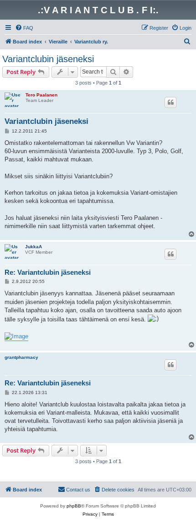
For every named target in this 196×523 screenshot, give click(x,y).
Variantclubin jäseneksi (48, 59)
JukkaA (33, 246)
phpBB (74, 505)
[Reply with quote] (170, 102)
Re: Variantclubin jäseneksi (48, 272)
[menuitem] (24, 27)
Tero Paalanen (41, 94)
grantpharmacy (21, 357)
